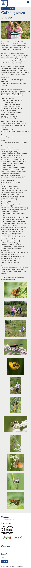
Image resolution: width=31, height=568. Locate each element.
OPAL (15, 44)
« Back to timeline (8, 8)
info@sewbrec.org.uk (10, 520)
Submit (4, 561)
